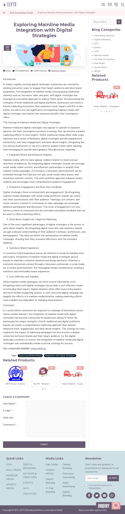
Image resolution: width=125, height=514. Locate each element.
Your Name (9, 403)
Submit (44, 444)
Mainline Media (58, 70)
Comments (9, 424)
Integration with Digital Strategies (60, 355)
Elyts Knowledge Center (21, 12)
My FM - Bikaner (41, 384)
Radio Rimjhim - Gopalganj (73, 384)
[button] (43, 389)
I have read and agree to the (100, 486)
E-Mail (6, 410)
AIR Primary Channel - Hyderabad (16, 384)
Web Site (8, 417)
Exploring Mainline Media (30, 355)
